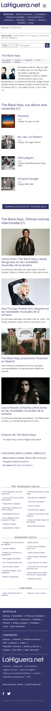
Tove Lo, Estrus (34, 505)
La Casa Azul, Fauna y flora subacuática (12, 498)
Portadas (21, 22)
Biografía (28, 60)
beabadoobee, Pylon (11, 528)
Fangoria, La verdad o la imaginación (11, 553)
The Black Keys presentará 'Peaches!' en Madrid (24, 359)
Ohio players (26, 158)
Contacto (7, 666)
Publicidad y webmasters (13, 677)
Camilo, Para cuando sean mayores (38, 515)
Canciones (8, 20)
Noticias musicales (24, 14)
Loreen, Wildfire (9, 548)
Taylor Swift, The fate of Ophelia (11, 594)
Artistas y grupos (20, 623)
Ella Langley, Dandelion (12, 558)
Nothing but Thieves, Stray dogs (38, 492)
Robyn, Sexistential (10, 576)
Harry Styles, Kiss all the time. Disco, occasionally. (37, 573)
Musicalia (4, 27)
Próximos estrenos (31, 639)
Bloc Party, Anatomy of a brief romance (11, 509)
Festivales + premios (12, 646)
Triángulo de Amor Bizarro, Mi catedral (12, 543)
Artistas (41, 20)
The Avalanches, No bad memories (11, 492)
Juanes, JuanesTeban (36, 552)
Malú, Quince (33, 542)
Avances (13, 643)
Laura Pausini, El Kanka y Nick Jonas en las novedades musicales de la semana (24, 411)
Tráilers (23, 643)
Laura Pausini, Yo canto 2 (38, 562)
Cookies (36, 673)
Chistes (20, 684)
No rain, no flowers (30, 137)
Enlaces (17, 62)
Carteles (6, 650)
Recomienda (30, 666)
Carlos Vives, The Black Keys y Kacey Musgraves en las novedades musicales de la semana (24, 262)
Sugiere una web (10, 669)
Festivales (20, 20)
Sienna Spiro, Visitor (11, 566)
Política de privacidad (12, 673)
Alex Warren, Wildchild (37, 497)
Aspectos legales (27, 669)
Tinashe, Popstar (9, 524)
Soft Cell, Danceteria (36, 501)
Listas (31, 22)
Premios (31, 20)
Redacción (18, 666)
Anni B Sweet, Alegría (36, 510)
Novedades (40, 14)
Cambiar (26, 673)
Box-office (17, 650)
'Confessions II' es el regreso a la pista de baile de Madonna (25, 36)
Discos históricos (35, 17)
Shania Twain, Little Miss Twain (37, 557)
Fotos (38, 60)
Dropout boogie (28, 178)
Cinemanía (10, 635)
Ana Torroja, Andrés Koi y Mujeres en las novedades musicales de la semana (25, 312)
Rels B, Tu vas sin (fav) (36, 593)
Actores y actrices (31, 646)
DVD (5, 643)
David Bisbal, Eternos (11, 514)
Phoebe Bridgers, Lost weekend (11, 571)
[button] (44, 6)
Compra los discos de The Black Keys (25, 206)
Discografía (6, 60)
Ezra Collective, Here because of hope (10, 519)
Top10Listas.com (33, 684)
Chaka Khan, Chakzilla (11, 503)
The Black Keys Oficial (13, 439)
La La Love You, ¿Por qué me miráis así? (37, 567)
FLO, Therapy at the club (12, 562)
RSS (29, 677)
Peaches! (23, 116)
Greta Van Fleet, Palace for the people (38, 521)
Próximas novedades (15, 17)
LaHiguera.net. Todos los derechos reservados (23, 700)
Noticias (18, 60)
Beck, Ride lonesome (36, 526)
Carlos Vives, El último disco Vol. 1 (36, 547)
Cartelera (17, 639)
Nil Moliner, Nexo (35, 578)
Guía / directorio (18, 626)
